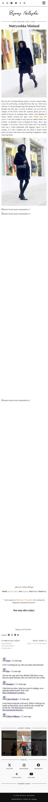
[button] (45, 3)
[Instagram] (7, 3)
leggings (25, 591)
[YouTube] (12, 3)
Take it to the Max (37, 642)
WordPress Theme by (24, 799)
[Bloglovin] (20, 3)
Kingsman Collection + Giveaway (10, 644)
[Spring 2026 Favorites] (24, 620)
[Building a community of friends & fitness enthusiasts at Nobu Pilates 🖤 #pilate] (24, 743)
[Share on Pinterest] (15, 635)
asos (33, 21)
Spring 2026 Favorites (23, 629)
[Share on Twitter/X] (12, 635)
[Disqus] (24, 687)
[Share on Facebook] (8, 635)
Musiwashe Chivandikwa (24, 600)
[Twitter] (3, 3)
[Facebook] (16, 3)
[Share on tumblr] (18, 635)
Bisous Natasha (24, 12)
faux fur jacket (12, 591)
